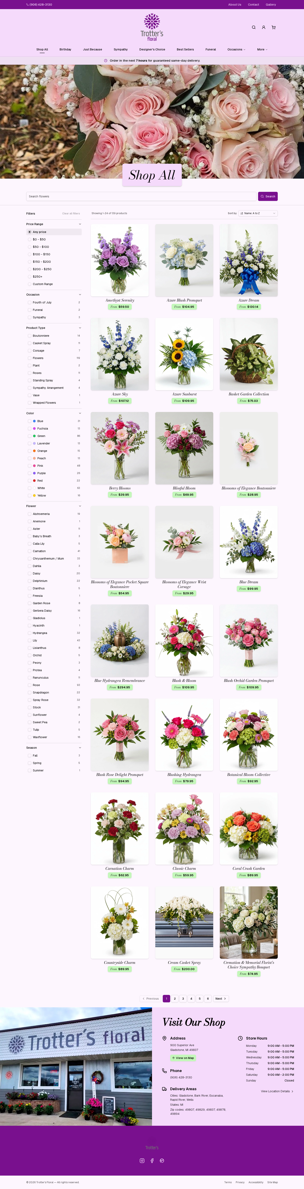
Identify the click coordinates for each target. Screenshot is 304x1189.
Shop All (42, 49)
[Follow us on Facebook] (152, 1161)
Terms (228, 1182)
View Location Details (275, 1091)
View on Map (185, 1058)
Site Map (272, 1182)
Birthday (65, 49)
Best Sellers (185, 49)
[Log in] (264, 27)
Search (270, 196)
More (261, 49)
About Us (234, 4)
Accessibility (256, 1182)
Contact (253, 4)
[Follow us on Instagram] (142, 1161)
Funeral (211, 49)
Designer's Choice (152, 49)
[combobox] (258, 213)
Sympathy (121, 49)
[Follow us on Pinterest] (162, 1161)
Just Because (92, 49)
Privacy (240, 1182)
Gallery (271, 4)
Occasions (234, 49)
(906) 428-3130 (41, 4)
